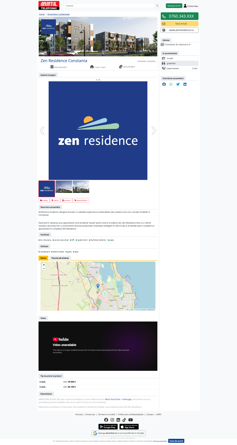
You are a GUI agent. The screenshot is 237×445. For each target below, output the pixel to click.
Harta (43, 258)
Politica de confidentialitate (130, 414)
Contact (150, 414)
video (45, 200)
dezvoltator (82, 200)
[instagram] (112, 420)
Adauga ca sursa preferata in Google (121, 433)
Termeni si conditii (106, 414)
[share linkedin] (185, 84)
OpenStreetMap (141, 310)
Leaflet (130, 310)
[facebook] (106, 420)
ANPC (159, 414)
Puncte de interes (60, 258)
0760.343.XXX (181, 16)
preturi (67, 200)
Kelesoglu (127, 399)
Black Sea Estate (112, 399)
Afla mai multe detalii (160, 441)
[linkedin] (118, 420)
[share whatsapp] (171, 84)
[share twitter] (178, 84)
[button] (97, 286)
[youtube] (130, 420)
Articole (79, 414)
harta (56, 200)
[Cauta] (157, 5)
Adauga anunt (174, 5)
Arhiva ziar (90, 414)
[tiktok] (124, 420)
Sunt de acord (176, 440)
